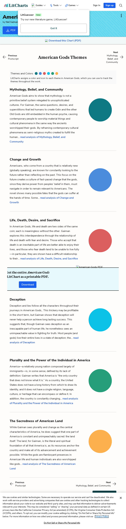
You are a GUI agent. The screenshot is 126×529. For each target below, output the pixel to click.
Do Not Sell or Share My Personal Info (62, 522)
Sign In (96, 5)
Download (27, 284)
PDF (13, 30)
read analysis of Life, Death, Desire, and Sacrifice (49, 258)
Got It (53, 28)
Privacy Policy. (102, 516)
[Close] (120, 497)
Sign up (109, 5)
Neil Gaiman (12, 22)
